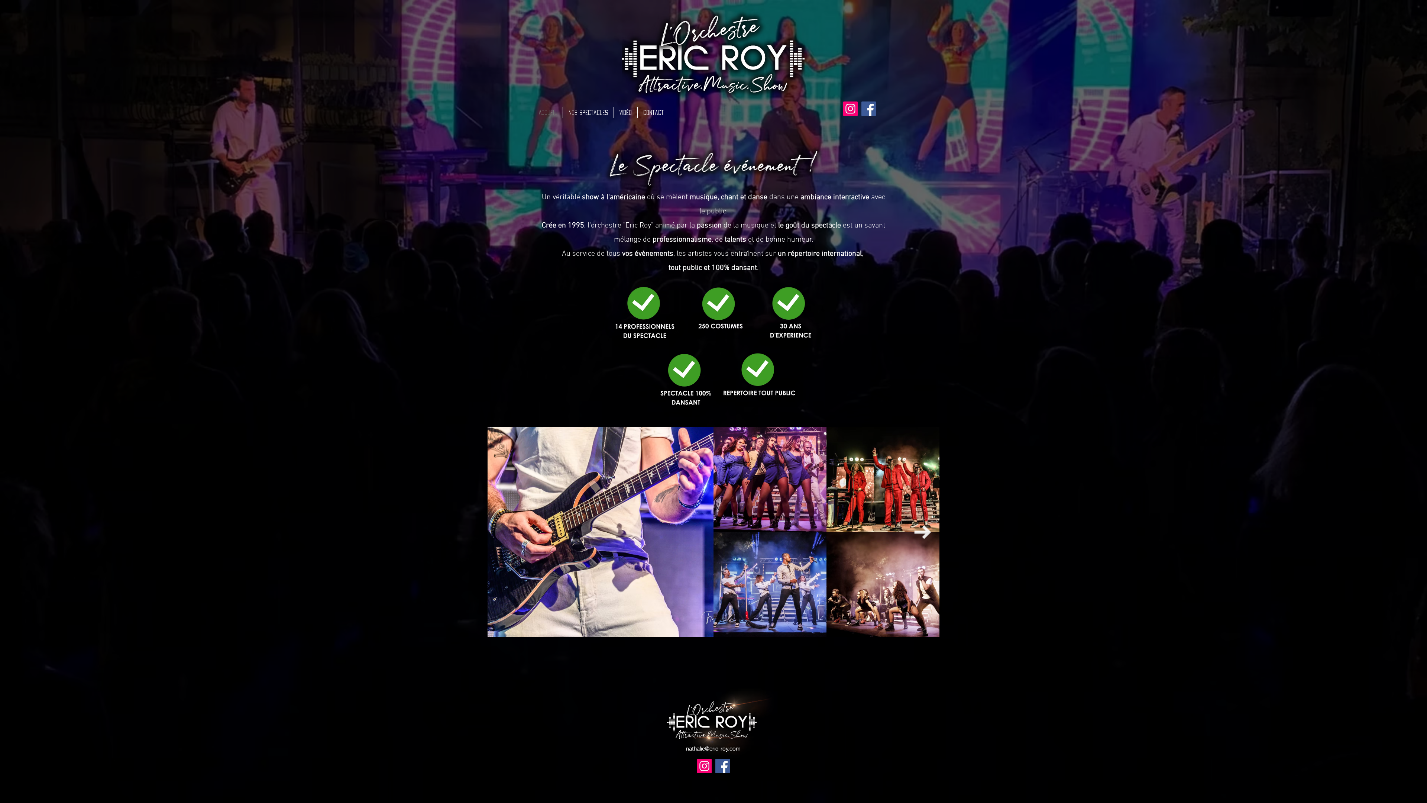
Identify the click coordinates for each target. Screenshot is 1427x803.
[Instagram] (850, 108)
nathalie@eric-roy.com (713, 748)
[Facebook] (868, 108)
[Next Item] (922, 532)
